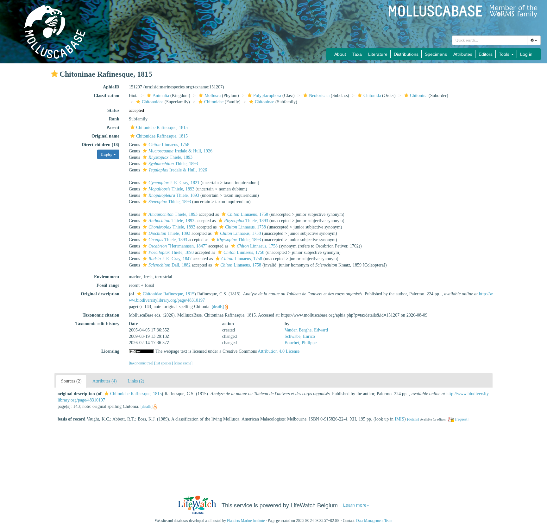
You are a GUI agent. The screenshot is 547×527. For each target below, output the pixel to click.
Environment (106, 276)
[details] (218, 307)
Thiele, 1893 (170, 157)
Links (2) (136, 381)
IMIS (399, 419)
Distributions (406, 54)
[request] (461, 419)
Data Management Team (374, 520)
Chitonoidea (152, 102)
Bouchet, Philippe (301, 342)
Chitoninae (264, 102)
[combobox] (489, 40)
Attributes (462, 54)
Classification (106, 95)
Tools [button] (505, 54)
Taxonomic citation (101, 315)
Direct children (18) (100, 144)
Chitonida (372, 95)
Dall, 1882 (169, 265)
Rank (114, 119)
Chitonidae (213, 102)
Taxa (357, 54)
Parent (112, 127)
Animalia (161, 95)
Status (113, 110)
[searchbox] (489, 40)
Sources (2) (71, 381)
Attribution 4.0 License (278, 351)
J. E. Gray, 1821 (173, 182)
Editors (486, 54)
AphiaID (111, 87)
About (340, 54)
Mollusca (212, 95)
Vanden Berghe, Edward (306, 330)
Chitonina (418, 95)
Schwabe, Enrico (300, 336)
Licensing (110, 351)
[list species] (164, 363)
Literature (377, 54)
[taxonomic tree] (141, 363)
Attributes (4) (104, 381)
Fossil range (108, 285)
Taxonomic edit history (97, 323)
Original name (105, 136)
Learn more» (356, 505)
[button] (54, 74)
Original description (100, 294)
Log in (526, 54)
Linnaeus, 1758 (168, 144)
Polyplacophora (267, 95)
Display (107, 154)
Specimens (436, 54)
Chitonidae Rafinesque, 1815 (162, 127)
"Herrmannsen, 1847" (177, 246)
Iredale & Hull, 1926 (180, 151)
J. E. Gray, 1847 (170, 258)
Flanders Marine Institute (246, 520)
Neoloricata (319, 95)
